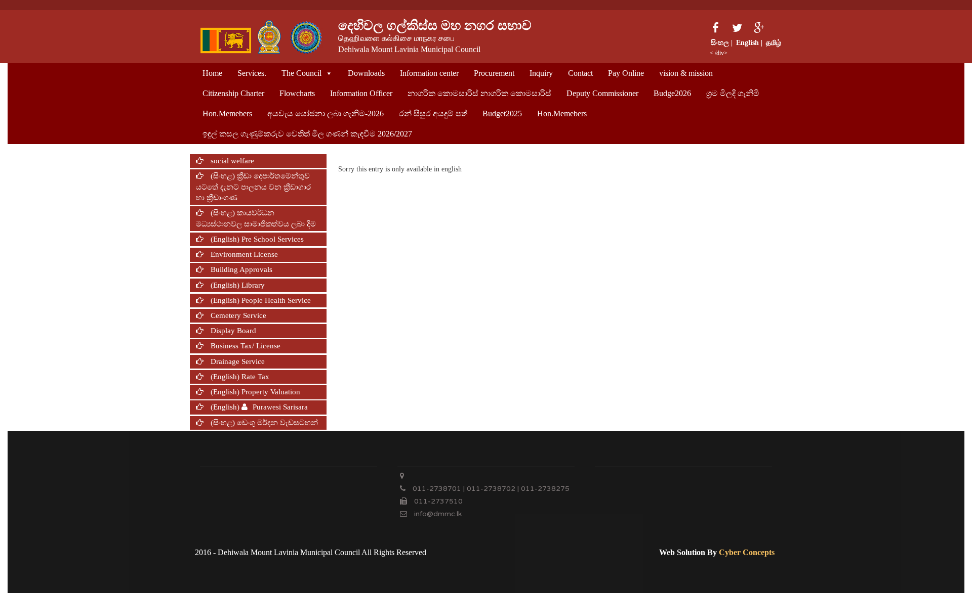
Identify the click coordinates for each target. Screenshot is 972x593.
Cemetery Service (237, 315)
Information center (429, 73)
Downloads (366, 73)
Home (212, 73)
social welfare (231, 161)
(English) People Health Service (260, 300)
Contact (580, 73)
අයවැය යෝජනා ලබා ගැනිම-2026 (325, 113)
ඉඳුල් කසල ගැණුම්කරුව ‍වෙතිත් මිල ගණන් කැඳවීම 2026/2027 (307, 133)
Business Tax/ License (244, 346)
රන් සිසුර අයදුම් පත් (433, 113)
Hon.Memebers (227, 113)
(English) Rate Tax (239, 377)
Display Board (232, 331)
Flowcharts (297, 93)
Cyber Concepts (747, 552)
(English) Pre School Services (256, 239)
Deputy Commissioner (602, 93)
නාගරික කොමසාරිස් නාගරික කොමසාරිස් (479, 93)
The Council (301, 73)
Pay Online (626, 73)
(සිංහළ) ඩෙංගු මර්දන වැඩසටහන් (263, 423)
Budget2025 (502, 113)
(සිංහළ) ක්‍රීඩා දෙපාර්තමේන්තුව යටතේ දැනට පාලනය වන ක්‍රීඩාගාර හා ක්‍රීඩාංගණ (253, 187)
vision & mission (686, 73)
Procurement (494, 73)
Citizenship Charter (233, 93)
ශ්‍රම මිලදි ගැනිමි (732, 93)
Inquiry (541, 73)
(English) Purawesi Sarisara (258, 407)
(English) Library (237, 285)
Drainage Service (237, 361)
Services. (251, 73)
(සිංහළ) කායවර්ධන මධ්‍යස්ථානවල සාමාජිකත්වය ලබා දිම (256, 218)
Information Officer (361, 93)
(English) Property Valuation (254, 392)
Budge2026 (672, 93)
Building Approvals (240, 269)
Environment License (243, 254)
